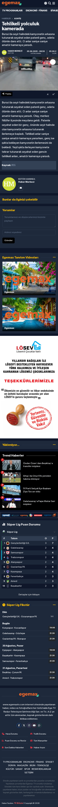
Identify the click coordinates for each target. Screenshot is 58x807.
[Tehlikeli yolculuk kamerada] (29, 74)
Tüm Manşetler (40, 741)
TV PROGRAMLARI (12, 10)
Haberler (6, 19)
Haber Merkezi (26, 182)
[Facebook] (19, 725)
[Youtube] (34, 725)
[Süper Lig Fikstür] (54, 605)
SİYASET (49, 762)
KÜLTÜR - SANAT (14, 769)
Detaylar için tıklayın (29, 594)
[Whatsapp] (39, 725)
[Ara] (49, 3)
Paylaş (8, 94)
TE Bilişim (18, 803)
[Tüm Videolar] (54, 257)
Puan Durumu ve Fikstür (15, 741)
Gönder (8, 240)
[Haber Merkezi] (9, 184)
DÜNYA (12, 765)
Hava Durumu (12, 734)
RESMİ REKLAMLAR (41, 769)
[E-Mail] (20, 188)
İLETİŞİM (29, 772)
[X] (24, 725)
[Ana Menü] (53, 3)
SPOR (27, 769)
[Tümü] (54, 445)
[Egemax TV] (12, 4)
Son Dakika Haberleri (14, 748)
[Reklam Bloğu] (29, 387)
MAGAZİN (22, 765)
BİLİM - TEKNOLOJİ (39, 765)
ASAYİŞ (17, 19)
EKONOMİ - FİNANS (36, 10)
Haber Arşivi (39, 748)
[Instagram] (29, 725)
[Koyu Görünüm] (45, 3)
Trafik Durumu (40, 734)
